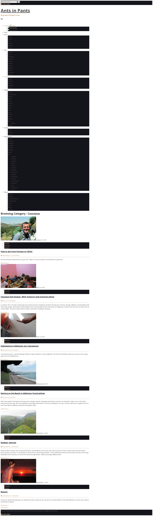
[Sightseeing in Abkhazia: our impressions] (18, 337)
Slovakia (10, 119)
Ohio (12, 185)
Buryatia (10, 194)
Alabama (13, 156)
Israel (9, 130)
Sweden (10, 125)
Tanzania (10, 45)
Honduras (10, 147)
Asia (5, 50)
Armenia (10, 83)
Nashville (13, 174)
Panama (10, 152)
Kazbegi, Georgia (8, 442)
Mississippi (14, 172)
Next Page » (4, 507)
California (13, 161)
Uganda (10, 48)
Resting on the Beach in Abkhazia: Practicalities (23, 393)
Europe (6, 90)
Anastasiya (6, 255)
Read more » (5, 263)
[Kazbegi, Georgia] (18, 433)
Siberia (10, 207)
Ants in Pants (15, 10)
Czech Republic (12, 94)
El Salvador (11, 143)
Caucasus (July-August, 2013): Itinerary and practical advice (27, 297)
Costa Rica (10, 141)
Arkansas (13, 158)
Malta (9, 112)
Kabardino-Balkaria (13, 198)
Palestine (10, 132)
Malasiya (10, 61)
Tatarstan (10, 210)
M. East (6, 127)
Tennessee (14, 187)
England (10, 96)
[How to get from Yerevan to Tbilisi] (18, 240)
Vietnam (10, 74)
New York (13, 178)
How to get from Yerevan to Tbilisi (16, 251)
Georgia (10, 87)
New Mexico (14, 176)
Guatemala (10, 145)
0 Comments (11, 300)
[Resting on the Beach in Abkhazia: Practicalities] (18, 384)
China (9, 54)
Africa (5, 34)
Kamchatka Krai (12, 201)
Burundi (10, 39)
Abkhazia (10, 81)
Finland (10, 101)
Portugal (10, 114)
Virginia (13, 190)
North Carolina (15, 181)
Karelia (9, 203)
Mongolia (10, 63)
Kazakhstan (11, 56)
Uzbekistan (11, 72)
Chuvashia (10, 196)
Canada (10, 139)
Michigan (13, 170)
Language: (7, 25)
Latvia (9, 110)
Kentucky (13, 167)
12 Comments (15, 255)
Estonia (10, 99)
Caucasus (6, 76)
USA (9, 154)
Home (5, 32)
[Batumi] (18, 482)
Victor (4, 300)
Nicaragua (10, 150)
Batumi (4, 492)
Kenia (9, 41)
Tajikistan (10, 68)
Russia (6, 192)
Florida (13, 163)
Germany (10, 103)
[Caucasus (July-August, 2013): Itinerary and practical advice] (18, 287)
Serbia (9, 116)
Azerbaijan (10, 85)
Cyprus (10, 92)
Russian (15, 30)
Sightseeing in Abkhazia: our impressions (20, 346)
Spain (9, 121)
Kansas (13, 165)
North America (8, 136)
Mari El (9, 205)
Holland (10, 105)
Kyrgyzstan (11, 59)
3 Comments (15, 446)
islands (13, 123)
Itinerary (10, 36)
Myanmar (10, 65)
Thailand (10, 70)
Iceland (10, 107)
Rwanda (10, 43)
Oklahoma (14, 183)
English (15, 28)
